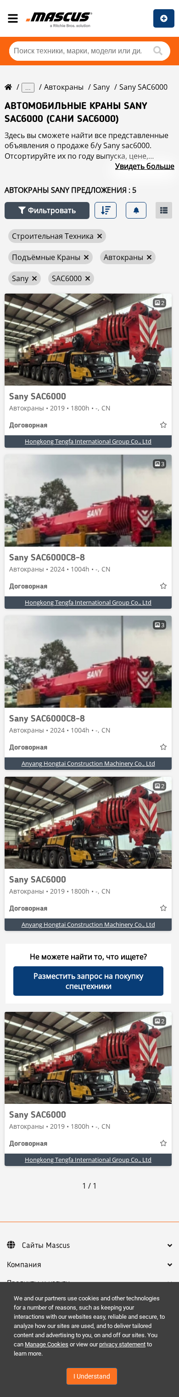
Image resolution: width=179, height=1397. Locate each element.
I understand (91, 1376)
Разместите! (163, 18)
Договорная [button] (28, 425)
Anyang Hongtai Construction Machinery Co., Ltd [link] (88, 763)
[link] (88, 340)
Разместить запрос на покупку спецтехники (88, 981)
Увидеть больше (144, 166)
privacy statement (122, 1344)
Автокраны (64, 87)
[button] (47, 210)
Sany (101, 87)
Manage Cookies (46, 1344)
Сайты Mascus (46, 1245)
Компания (24, 1265)
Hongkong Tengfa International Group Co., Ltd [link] (88, 441)
